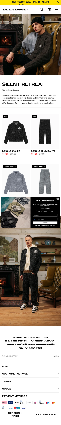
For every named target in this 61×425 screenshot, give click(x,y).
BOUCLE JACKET (11, 151)
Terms (6, 381)
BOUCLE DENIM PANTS (43, 151)
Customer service (15, 374)
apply (56, 356)
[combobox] (35, 219)
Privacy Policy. (52, 225)
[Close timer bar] (58, 2)
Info (5, 366)
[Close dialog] (57, 199)
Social (6, 389)
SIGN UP (45, 223)
